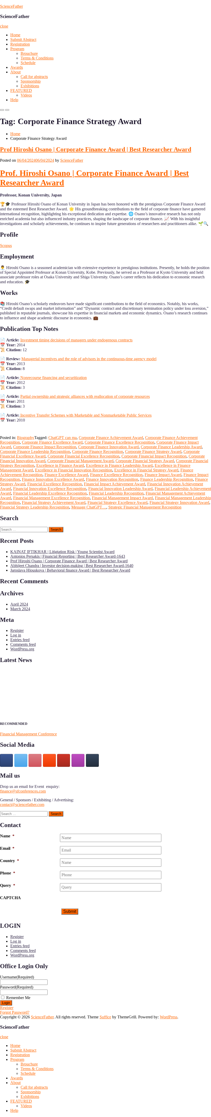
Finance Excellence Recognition (116, 474)
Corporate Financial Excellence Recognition (83, 456)
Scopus (6, 245)
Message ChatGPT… (88, 507)
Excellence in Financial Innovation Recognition (73, 470)
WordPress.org (22, 649)
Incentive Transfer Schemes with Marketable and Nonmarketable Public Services (85, 415)
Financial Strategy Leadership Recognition (34, 507)
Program (17, 49)
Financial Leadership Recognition (116, 493)
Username (17, 977)
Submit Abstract (23, 39)
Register (17, 630)
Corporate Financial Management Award (80, 461)
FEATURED (21, 90)
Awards (16, 67)
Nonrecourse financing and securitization (53, 377)
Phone (7, 873)
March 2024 (20, 609)
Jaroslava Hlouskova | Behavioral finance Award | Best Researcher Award (70, 570)
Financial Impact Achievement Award (114, 484)
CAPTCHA (10, 898)
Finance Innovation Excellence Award (53, 479)
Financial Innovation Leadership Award (120, 488)
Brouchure (29, 53)
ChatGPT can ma (62, 437)
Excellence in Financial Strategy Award (146, 470)
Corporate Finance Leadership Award (171, 447)
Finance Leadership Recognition (166, 479)
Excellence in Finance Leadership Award (119, 465)
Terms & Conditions (37, 58)
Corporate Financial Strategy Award (145, 461)
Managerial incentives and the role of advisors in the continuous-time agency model (88, 359)
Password (16, 987)
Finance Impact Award (163, 474)
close (4, 26)
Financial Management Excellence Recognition (51, 498)
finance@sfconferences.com (23, 791)
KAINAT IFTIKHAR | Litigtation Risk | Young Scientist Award (62, 551)
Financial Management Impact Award (122, 498)
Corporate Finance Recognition (97, 451)
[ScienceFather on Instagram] (78, 760)
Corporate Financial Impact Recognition (154, 456)
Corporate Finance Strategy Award (153, 451)
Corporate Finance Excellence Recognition (119, 442)
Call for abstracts (34, 76)
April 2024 (19, 604)
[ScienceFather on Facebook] (6, 760)
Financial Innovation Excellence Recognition (49, 488)
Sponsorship (31, 81)
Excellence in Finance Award (60, 465)
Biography (25, 437)
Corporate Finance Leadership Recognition (35, 451)
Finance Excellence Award (66, 474)
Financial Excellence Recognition (54, 484)
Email (7, 848)
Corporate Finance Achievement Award (111, 437)
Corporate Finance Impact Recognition (44, 447)
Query (7, 885)
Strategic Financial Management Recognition (144, 507)
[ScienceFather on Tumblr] (92, 760)
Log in (15, 635)
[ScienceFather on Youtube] (63, 760)
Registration (20, 44)
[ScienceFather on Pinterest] (35, 760)
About (15, 72)
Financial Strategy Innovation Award (179, 502)
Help (14, 100)
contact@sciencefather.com (22, 804)
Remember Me (18, 997)
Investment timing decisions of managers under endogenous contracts (76, 340)
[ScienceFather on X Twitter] (20, 760)
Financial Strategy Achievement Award (53, 502)
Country (9, 860)
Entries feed (20, 640)
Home (15, 35)
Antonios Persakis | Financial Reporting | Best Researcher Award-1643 (67, 556)
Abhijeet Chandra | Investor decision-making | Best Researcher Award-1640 (71, 565)
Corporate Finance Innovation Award (108, 447)
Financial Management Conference (28, 734)
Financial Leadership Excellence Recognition (50, 493)
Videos (26, 95)
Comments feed (23, 644)
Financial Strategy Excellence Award (117, 502)
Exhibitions (30, 86)
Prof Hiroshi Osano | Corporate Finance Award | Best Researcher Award (95, 149)
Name (7, 836)
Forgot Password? (14, 1012)
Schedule (28, 63)
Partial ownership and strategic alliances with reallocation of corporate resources (85, 396)
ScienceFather (11, 6)
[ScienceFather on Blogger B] (49, 760)
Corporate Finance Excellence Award (52, 442)
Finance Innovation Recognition (112, 479)
